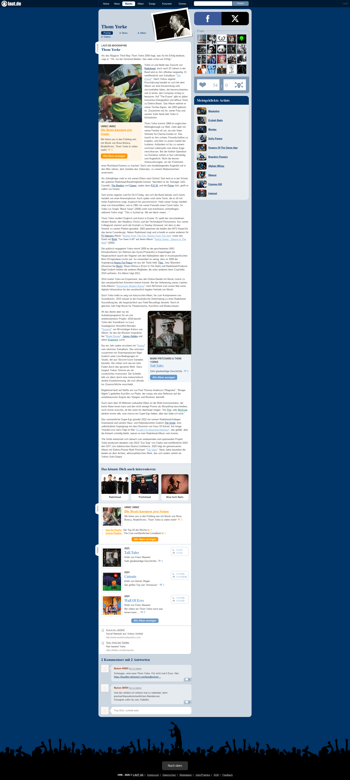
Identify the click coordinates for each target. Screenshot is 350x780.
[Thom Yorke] (172, 40)
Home (106, 3)
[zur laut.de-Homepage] (14, 3)
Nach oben (175, 765)
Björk (114, 239)
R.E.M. (154, 185)
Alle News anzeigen (114, 156)
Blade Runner (113, 336)
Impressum (153, 775)
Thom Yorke (114, 26)
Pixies (171, 185)
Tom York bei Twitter (117, 642)
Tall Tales (152, 449)
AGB (216, 775)
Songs (152, 3)
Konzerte (167, 3)
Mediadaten (186, 775)
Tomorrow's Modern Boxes (130, 286)
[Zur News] (120, 93)
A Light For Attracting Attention (152, 429)
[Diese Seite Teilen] (207, 18)
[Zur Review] (169, 332)
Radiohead (149, 68)
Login (345, 3)
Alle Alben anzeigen (163, 377)
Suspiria (106, 329)
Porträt (107, 33)
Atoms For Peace (123, 262)
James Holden (130, 336)
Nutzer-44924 (121, 668)
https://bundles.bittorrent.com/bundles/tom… (137, 676)
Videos (107, 36)
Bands (128, 3)
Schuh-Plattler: (114, 533)
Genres (182, 3)
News (117, 3)
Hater (225, 83)
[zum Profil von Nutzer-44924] (104, 668)
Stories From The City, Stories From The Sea (147, 235)
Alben (141, 3)
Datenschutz (169, 775)
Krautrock (113, 339)
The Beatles (117, 185)
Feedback (227, 775)
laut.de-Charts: (114, 530)
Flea (160, 262)
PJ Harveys (107, 235)
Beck (119, 266)
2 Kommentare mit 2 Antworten (125, 659)
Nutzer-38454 (121, 687)
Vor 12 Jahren (135, 668)
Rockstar (182, 410)
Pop (169, 410)
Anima (140, 345)
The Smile (170, 423)
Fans (207, 83)
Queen (132, 185)
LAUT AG (138, 775)
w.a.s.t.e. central (115, 630)
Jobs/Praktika (202, 775)
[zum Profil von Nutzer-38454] (104, 688)
